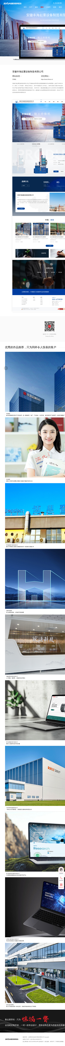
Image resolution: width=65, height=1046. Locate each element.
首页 (25, 7)
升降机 (14, 79)
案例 (42, 7)
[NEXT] (59, 368)
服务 (36, 7)
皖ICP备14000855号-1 (36, 1039)
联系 (60, 7)
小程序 (48, 7)
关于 (30, 7)
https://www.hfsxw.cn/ (47, 79)
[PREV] (6, 368)
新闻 (54, 7)
